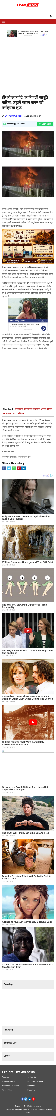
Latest (7, 1055)
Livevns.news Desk (13, 116)
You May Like (10, 1042)
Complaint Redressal (35, 1081)
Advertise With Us (8, 1081)
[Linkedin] (29, 1099)
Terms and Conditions (10, 1086)
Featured (8, 1029)
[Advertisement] (28, 65)
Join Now (46, 124)
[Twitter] (25, 1099)
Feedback (31, 1086)
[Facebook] (22, 1099)
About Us (5, 1077)
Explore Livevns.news (18, 1072)
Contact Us (31, 1077)
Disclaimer (31, 1090)
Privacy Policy (7, 1090)
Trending (8, 984)
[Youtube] (33, 1099)
